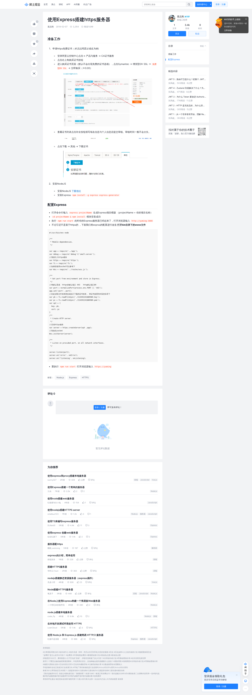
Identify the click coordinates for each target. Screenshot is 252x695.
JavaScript (144, 480)
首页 (46, 4)
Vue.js (154, 480)
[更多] (246, 689)
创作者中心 (202, 4)
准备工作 (172, 54)
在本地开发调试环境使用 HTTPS (65, 623)
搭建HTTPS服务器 (57, 566)
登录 (221, 4)
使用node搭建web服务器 (61, 498)
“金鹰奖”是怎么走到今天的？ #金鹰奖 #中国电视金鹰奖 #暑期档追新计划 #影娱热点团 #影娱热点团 (82, 655)
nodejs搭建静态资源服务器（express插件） (71, 578)
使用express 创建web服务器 (63, 532)
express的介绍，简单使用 (61, 555)
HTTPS (154, 627)
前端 (136, 480)
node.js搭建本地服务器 (60, 612)
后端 (155, 571)
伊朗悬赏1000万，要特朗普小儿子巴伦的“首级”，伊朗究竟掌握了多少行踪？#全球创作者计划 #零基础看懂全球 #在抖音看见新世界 (94, 658)
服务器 (142, 514)
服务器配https (55, 544)
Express (154, 525)
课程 (61, 4)
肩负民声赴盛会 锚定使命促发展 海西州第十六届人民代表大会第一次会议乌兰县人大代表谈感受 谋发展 (83, 679)
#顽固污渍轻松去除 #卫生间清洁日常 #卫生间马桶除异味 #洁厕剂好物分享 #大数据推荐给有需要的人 (82, 664)
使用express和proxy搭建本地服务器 (67, 475)
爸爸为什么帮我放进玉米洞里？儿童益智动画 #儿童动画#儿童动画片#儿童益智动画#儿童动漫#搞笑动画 (83, 670)
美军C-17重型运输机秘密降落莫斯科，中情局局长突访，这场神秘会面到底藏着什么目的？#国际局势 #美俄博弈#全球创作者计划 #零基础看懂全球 (100, 661)
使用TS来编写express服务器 (63, 521)
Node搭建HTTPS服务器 (60, 589)
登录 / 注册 (100, 407)
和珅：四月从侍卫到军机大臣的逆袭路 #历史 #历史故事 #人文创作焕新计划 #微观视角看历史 (114, 652)
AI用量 (77, 4)
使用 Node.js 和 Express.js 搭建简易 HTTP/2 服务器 (75, 635)
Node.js (154, 491)
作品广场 (87, 4)
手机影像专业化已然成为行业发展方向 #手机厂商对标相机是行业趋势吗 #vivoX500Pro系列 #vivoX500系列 (85, 667)
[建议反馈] (246, 681)
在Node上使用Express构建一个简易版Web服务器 (74, 601)
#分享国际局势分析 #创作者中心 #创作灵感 (60, 652)
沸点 (53, 4)
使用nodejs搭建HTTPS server (64, 510)
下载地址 (76, 190)
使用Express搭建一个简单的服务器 (66, 487)
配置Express (174, 59)
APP (68, 4)
